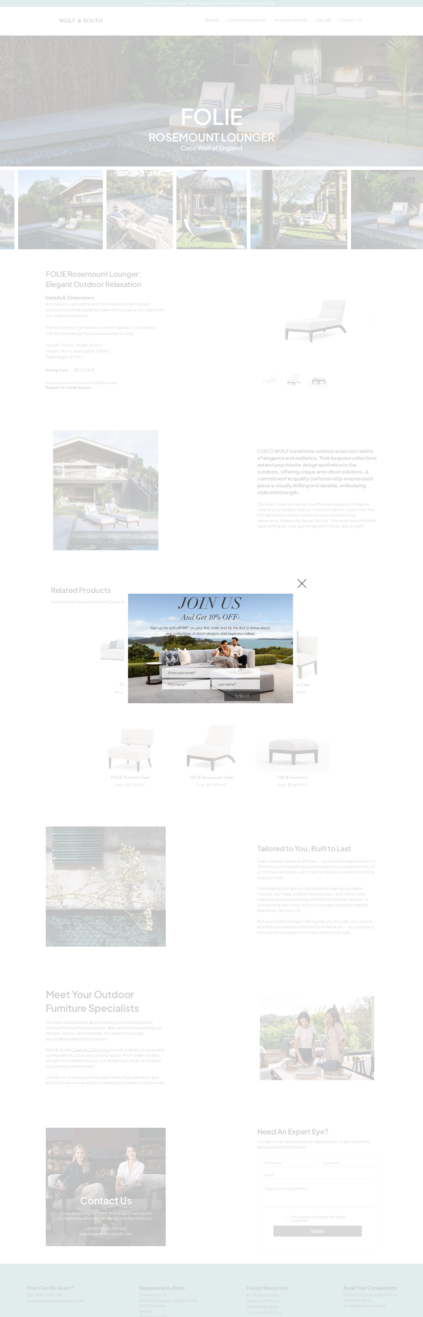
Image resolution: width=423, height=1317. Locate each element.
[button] (302, 583)
